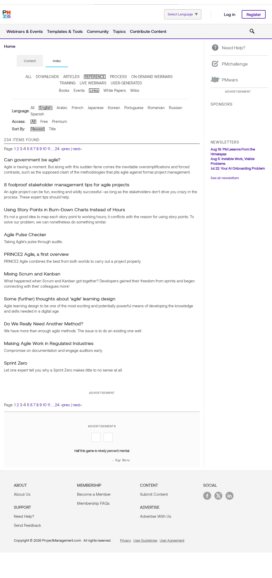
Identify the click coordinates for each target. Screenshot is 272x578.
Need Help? (24, 516)
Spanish (37, 114)
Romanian (156, 107)
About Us (22, 494)
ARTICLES (71, 76)
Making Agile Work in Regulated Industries (49, 343)
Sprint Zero (15, 363)
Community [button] (98, 31)
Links (94, 90)
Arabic (62, 107)
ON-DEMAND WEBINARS (152, 76)
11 (49, 148)
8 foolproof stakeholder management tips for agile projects (66, 184)
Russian (175, 107)
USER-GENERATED (126, 83)
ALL (29, 76)
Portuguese (133, 107)
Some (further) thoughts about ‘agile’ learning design (59, 298)
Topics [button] (119, 31)
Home (9, 46)
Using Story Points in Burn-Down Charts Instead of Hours (64, 209)
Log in (229, 14)
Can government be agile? (32, 159)
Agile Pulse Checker (25, 234)
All (33, 107)
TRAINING (67, 83)
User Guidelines (145, 540)
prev (66, 148)
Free (44, 121)
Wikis (134, 90)
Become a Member (94, 494)
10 (44, 148)
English (46, 107)
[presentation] (30, 61)
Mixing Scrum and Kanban (32, 274)
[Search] (252, 31)
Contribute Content (148, 31)
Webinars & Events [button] (24, 31)
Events (79, 90)
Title (52, 129)
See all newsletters (225, 178)
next (76, 148)
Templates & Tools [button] (65, 31)
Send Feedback (27, 525)
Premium (59, 121)
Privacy (125, 540)
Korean (114, 107)
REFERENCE (95, 76)
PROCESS (118, 76)
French (77, 107)
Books (64, 90)
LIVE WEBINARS (93, 83)
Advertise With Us (155, 516)
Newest (37, 129)
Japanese (96, 107)
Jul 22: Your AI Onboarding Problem (238, 168)
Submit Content (154, 494)
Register (253, 14)
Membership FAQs (93, 503)
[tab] (30, 61)
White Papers (114, 90)
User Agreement (172, 540)
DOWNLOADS (47, 76)
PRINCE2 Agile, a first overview (36, 254)
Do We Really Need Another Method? (43, 323)
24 (57, 148)
